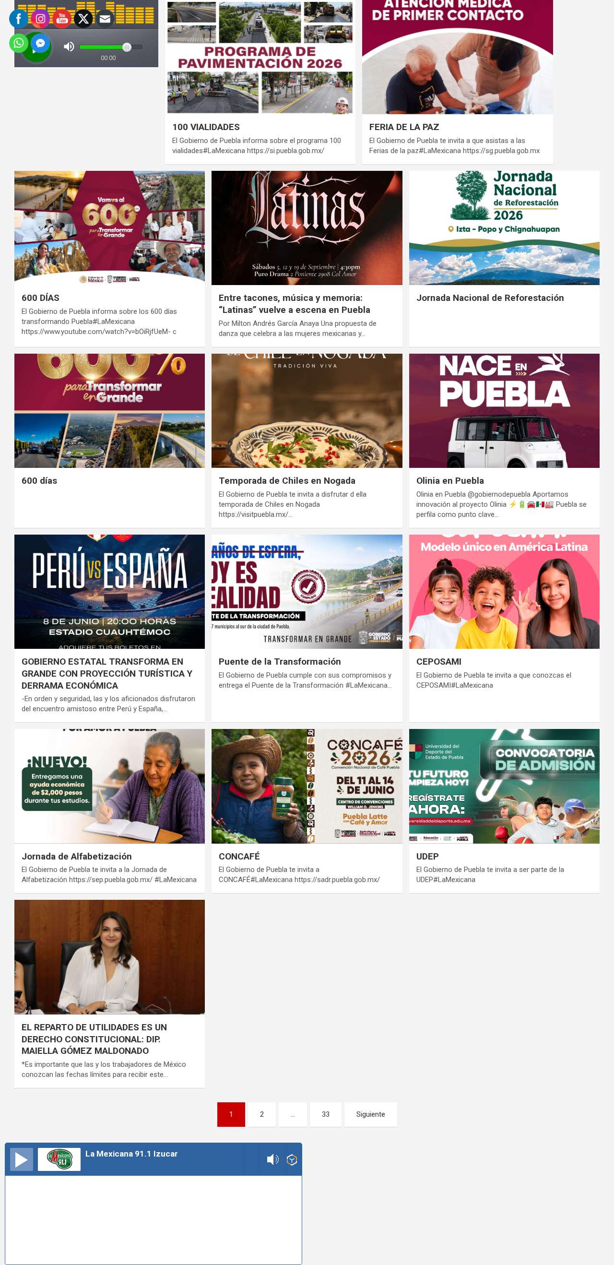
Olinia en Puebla (450, 480)
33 (326, 1114)
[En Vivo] (21, 1159)
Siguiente (370, 1114)
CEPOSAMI (438, 661)
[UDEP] (504, 786)
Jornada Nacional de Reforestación (490, 297)
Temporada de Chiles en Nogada (287, 480)
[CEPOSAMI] (504, 591)
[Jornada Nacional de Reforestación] (504, 228)
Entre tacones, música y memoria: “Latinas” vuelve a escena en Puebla (294, 303)
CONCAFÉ (239, 856)
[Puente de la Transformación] (307, 591)
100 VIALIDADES (206, 126)
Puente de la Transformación (280, 661)
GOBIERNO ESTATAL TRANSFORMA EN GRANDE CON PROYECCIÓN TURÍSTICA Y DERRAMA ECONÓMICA (107, 673)
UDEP (427, 856)
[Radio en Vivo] (292, 1160)
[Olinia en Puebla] (504, 410)
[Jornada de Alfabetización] (110, 786)
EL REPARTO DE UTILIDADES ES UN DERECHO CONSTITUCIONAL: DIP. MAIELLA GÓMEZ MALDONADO (94, 1039)
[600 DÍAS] (110, 228)
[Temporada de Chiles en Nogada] (307, 410)
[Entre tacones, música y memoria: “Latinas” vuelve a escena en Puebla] (307, 228)
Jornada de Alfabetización (77, 856)
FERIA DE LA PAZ (404, 126)
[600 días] (110, 410)
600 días (39, 480)
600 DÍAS (40, 297)
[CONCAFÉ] (307, 786)
